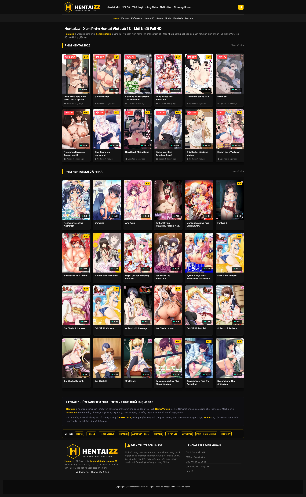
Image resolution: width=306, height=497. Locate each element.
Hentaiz (91, 434)
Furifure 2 (222, 223)
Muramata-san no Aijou (198, 96)
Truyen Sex (171, 434)
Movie (168, 18)
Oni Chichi (130, 381)
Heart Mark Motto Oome (137, 152)
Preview (189, 18)
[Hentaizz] (82, 7)
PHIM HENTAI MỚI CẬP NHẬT (84, 171)
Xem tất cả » (237, 45)
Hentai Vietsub (107, 434)
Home (116, 18)
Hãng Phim (151, 7)
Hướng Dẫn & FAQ (100, 472)
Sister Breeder (102, 96)
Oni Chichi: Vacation (105, 328)
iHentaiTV (226, 434)
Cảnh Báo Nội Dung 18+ (197, 466)
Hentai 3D (149, 18)
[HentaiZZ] (92, 451)
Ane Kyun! (130, 223)
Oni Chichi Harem (165, 328)
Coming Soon (182, 7)
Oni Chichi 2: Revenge (136, 328)
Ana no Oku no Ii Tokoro (75, 275)
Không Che (136, 18)
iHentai (79, 434)
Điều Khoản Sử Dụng (196, 461)
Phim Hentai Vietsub (206, 434)
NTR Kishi (222, 96)
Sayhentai (187, 434)
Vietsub (125, 18)
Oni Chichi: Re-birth (74, 381)
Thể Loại (137, 7)
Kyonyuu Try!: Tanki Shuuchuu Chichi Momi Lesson (198, 278)
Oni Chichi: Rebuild (196, 328)
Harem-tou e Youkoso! (228, 152)
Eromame (99, 223)
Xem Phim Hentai (140, 434)
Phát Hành (166, 7)
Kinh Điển (178, 18)
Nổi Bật (126, 7)
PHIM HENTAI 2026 (78, 45)
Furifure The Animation (106, 275)
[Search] (241, 7)
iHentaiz (158, 434)
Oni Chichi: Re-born (227, 328)
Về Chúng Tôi (82, 472)
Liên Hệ (189, 471)
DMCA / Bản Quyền (195, 457)
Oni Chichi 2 (101, 381)
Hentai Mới (113, 7)
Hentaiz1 (123, 434)
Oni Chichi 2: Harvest (74, 328)
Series (160, 18)
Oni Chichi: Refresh (227, 275)
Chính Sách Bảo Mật (196, 452)
